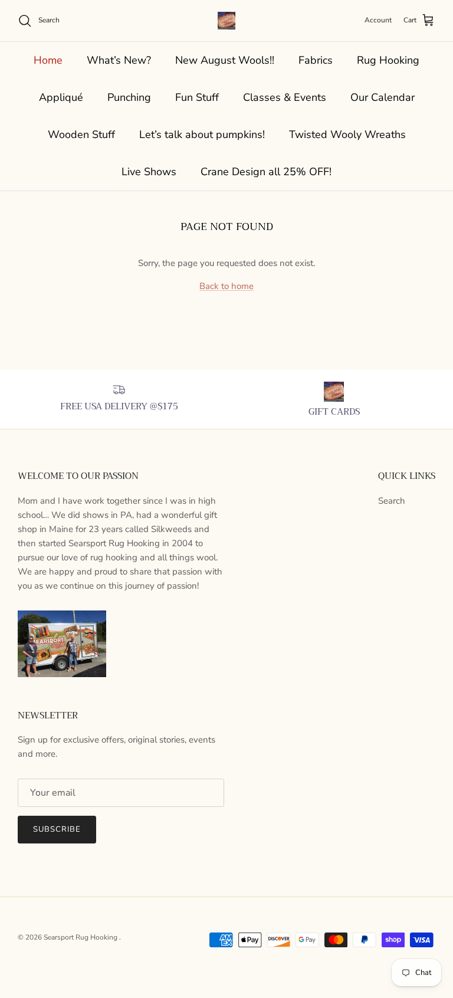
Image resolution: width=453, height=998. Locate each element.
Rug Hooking (388, 60)
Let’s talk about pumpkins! (202, 134)
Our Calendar (382, 97)
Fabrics (315, 60)
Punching (129, 97)
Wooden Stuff (81, 134)
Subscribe (57, 829)
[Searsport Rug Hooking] (226, 20)
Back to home (226, 286)
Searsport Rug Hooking (81, 937)
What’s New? (119, 60)
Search (391, 501)
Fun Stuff (197, 97)
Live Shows (149, 172)
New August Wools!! (224, 60)
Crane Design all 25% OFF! (266, 172)
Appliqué (61, 97)
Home (48, 60)
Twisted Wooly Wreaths (347, 134)
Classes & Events (284, 97)
